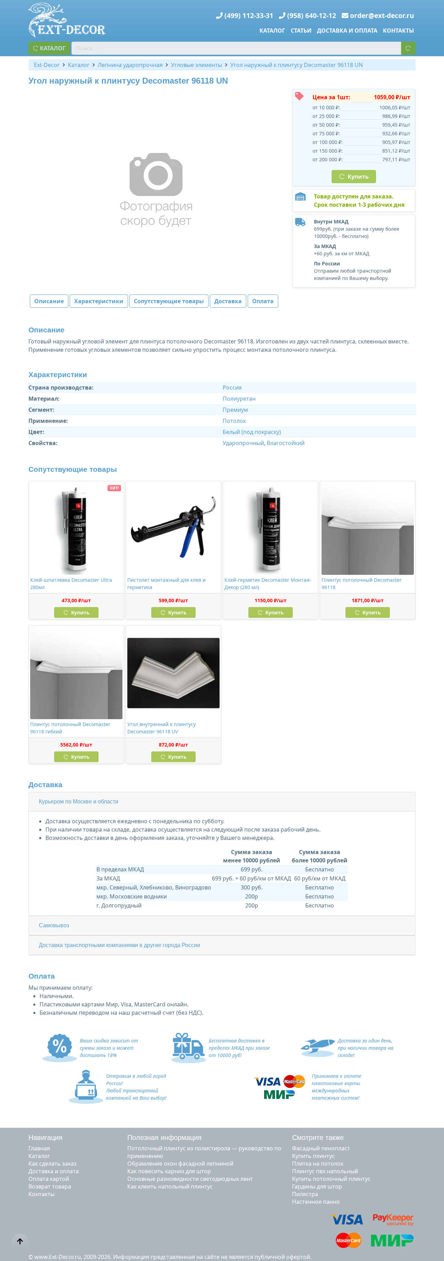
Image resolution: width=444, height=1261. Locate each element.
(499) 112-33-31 (248, 15)
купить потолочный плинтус (331, 1179)
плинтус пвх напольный (325, 1171)
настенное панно (316, 1201)
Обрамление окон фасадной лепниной (180, 1163)
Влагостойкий (286, 443)
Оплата (263, 301)
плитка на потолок (317, 1163)
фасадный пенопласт (321, 1148)
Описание (49, 301)
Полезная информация (164, 1137)
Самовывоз (54, 925)
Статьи (301, 30)
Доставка (228, 301)
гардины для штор (317, 1186)
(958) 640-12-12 (311, 15)
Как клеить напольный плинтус (170, 1186)
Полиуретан (239, 398)
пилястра (305, 1194)
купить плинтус (313, 1156)
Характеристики (98, 301)
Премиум (235, 410)
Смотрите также (318, 1137)
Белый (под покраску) (252, 432)
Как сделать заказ (52, 1163)
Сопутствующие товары (169, 301)
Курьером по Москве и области (78, 801)
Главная (39, 1148)
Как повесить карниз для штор (169, 1171)
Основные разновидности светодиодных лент (190, 1179)
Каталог (272, 30)
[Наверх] (20, 1241)
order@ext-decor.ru (382, 15)
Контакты (398, 30)
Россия (232, 387)
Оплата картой (48, 1179)
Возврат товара (49, 1186)
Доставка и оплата (347, 30)
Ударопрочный (243, 443)
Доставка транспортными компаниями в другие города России (119, 945)
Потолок (234, 421)
